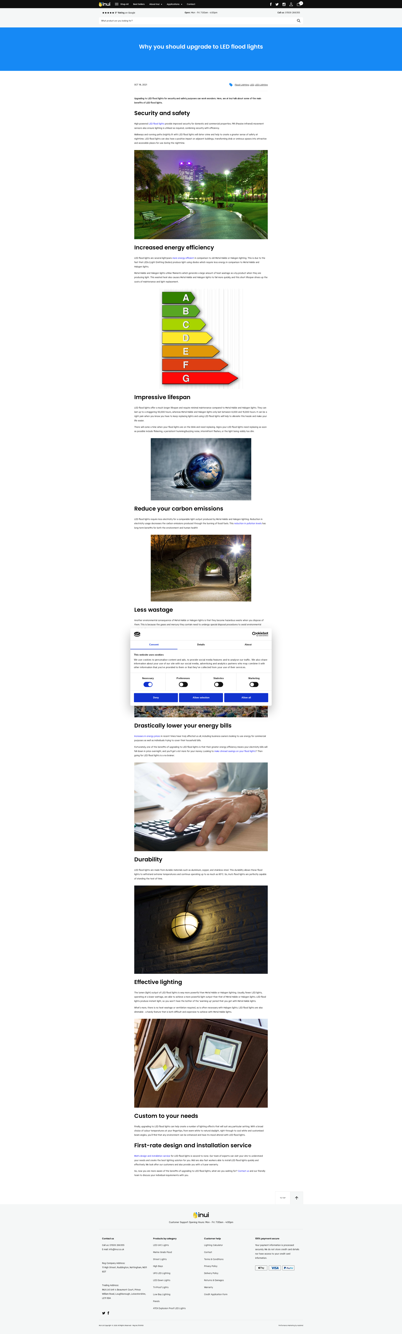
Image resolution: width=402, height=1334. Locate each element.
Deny (156, 697)
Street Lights (160, 1259)
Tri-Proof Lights (160, 1287)
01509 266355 (288, 12)
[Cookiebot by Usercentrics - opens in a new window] (254, 634)
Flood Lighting (242, 85)
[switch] (183, 684)
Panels (156, 1301)
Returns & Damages (214, 1280)
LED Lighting (261, 85)
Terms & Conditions (213, 1259)
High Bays (158, 1266)
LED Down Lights (161, 1280)
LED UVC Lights (161, 1245)
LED (252, 85)
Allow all (246, 697)
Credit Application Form (215, 1294)
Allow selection (201, 697)
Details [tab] (201, 644)
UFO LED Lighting (161, 1273)
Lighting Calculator (213, 1245)
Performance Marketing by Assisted (291, 1325)
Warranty (208, 1287)
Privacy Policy (210, 1266)
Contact (208, 1252)
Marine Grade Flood (162, 1252)
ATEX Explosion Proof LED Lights (169, 1308)
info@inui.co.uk (116, 1249)
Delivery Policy (211, 1273)
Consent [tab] (154, 644)
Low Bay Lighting (161, 1294)
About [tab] (248, 644)
